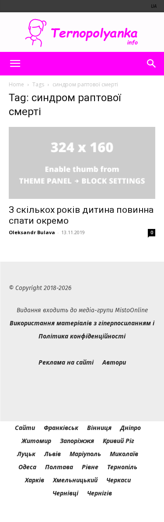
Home (16, 84)
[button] (15, 63)
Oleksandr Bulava (32, 232)
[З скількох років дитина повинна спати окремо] (82, 163)
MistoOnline (131, 310)
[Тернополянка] (82, 33)
